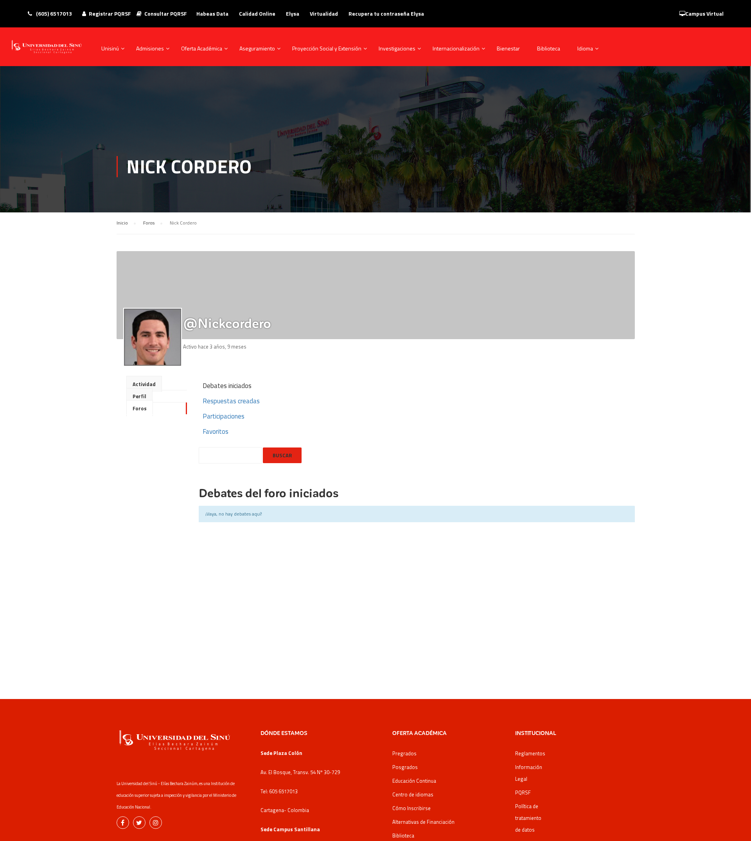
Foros (149, 222)
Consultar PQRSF (165, 13)
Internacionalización (456, 48)
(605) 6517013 (53, 13)
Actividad (144, 384)
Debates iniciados (227, 386)
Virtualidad (324, 13)
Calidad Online (257, 13)
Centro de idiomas (412, 794)
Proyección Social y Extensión (326, 48)
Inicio (122, 222)
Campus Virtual (704, 13)
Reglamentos (530, 753)
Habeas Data (212, 13)
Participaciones (223, 416)
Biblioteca (548, 48)
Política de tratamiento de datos (528, 818)
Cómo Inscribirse (411, 808)
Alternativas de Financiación (423, 822)
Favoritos (215, 431)
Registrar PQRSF (110, 13)
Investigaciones (397, 48)
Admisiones (150, 48)
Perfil (139, 396)
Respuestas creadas (231, 401)
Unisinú (110, 48)
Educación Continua (414, 781)
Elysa (292, 13)
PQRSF (523, 792)
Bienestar (508, 48)
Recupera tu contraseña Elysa (386, 13)
